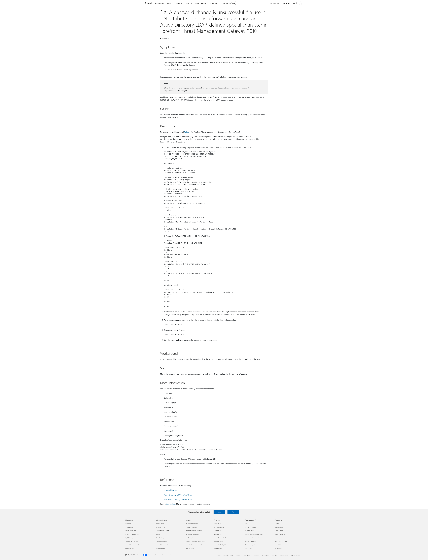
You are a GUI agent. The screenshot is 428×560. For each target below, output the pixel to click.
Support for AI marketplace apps (253, 534)
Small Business (218, 548)
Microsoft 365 (159, 3)
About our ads (284, 556)
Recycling (274, 556)
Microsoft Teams (218, 541)
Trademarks (256, 556)
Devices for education (191, 527)
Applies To (165, 38)
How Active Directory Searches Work (178, 499)
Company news (279, 530)
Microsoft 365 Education (192, 534)
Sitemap (218, 556)
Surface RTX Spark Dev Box (132, 534)
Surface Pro (128, 523)
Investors (277, 538)
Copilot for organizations (131, 538)
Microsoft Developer (250, 527)
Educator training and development (195, 541)
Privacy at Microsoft (280, 534)
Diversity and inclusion (281, 541)
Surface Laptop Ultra (130, 530)
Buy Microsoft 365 (229, 3)
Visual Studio (248, 548)
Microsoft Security (219, 527)
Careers (277, 523)
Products (177, 3)
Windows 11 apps (129, 548)
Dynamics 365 (218, 530)
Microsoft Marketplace (251, 541)
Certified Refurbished (161, 541)
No (233, 512)
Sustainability (278, 548)
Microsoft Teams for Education (194, 530)
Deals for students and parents (194, 545)
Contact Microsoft (228, 556)
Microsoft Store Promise (162, 545)
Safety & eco (265, 556)
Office (169, 3)
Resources (213, 3)
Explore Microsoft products (132, 545)
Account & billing (200, 3)
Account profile (160, 523)
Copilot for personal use (131, 541)
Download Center (160, 527)
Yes (219, 512)
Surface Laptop (129, 527)
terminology (171, 504)
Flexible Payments (161, 548)
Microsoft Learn (249, 530)
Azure (246, 523)
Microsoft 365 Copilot (220, 545)
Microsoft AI (217, 523)
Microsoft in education (192, 523)
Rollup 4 (187, 132)
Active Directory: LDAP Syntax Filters (178, 495)
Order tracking (160, 538)
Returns (158, 534)
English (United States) (134, 555)
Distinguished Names (172, 490)
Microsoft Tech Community (252, 538)
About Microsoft (279, 527)
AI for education (190, 548)
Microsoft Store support (162, 530)
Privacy (238, 556)
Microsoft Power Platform (221, 538)
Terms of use (246, 556)
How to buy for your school (193, 538)
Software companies (250, 545)
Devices (188, 3)
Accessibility (278, 545)
